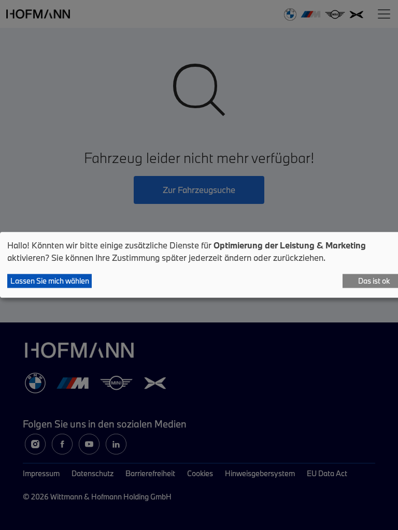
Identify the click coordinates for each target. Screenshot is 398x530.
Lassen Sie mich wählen (49, 281)
